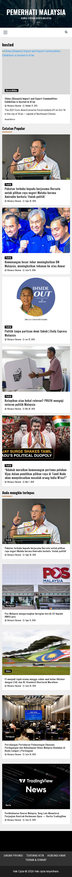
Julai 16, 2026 (30, 820)
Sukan (8, 671)
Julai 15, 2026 (30, 270)
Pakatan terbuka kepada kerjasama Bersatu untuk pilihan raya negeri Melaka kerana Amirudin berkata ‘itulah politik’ (32, 192)
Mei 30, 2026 (30, 408)
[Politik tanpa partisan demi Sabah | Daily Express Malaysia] (36, 299)
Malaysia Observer (14, 105)
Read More (10, 119)
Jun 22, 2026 (30, 339)
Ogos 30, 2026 (30, 201)
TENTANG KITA (35, 855)
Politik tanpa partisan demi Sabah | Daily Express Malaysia (36, 333)
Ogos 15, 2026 (30, 620)
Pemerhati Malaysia (36, 12)
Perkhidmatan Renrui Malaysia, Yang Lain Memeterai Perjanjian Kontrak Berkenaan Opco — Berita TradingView (35, 814)
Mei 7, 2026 (29, 482)
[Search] (66, 32)
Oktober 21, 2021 (31, 105)
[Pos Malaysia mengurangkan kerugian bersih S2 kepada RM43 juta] (36, 587)
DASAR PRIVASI (13, 855)
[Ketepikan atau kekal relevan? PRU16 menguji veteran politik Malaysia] (36, 369)
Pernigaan (10, 605)
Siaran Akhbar (11, 90)
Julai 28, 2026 (30, 685)
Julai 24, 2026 (30, 754)
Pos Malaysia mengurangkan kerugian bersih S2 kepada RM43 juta (34, 615)
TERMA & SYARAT (36, 860)
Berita (8, 805)
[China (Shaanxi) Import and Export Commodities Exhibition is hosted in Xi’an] (36, 71)
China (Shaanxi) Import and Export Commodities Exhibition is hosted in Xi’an (31, 100)
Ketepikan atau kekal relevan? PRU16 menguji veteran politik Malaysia (34, 402)
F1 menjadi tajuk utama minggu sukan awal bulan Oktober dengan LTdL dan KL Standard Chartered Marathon (35, 680)
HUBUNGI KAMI (56, 855)
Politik (8, 184)
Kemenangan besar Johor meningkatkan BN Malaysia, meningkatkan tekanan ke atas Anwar (35, 264)
